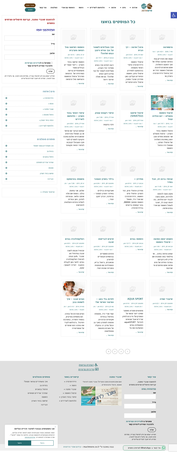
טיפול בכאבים (48, 157)
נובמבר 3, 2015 (138, 183)
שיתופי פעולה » (47, 191)
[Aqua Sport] (132, 288)
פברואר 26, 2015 (167, 246)
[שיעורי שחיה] (162, 288)
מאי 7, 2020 (169, 51)
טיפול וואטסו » (47, 114)
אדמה (113, 7)
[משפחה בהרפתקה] (73, 168)
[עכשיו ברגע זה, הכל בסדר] (162, 168)
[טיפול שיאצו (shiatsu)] (132, 102)
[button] (30, 5)
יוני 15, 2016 (80, 55)
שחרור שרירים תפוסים (44, 162)
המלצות (54, 7)
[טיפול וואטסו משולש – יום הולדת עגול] (162, 102)
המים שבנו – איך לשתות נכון (75, 300)
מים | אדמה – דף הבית (134, 49)
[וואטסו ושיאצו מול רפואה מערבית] (73, 36)
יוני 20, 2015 (80, 183)
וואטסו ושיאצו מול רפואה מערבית (74, 49)
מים (124, 7)
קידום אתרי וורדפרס (72, 446)
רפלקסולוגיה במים (74, 239)
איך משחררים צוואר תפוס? (43, 145)
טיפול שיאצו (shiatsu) (136, 114)
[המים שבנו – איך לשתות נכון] (73, 288)
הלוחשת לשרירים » (46, 125)
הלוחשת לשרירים (97, 7)
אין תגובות (138, 186)
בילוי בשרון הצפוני (104, 179)
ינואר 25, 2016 (168, 186)
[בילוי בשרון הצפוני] (103, 168)
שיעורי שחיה (166, 299)
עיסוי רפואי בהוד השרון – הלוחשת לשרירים (75, 116)
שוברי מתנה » (48, 109)
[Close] (55, 426)
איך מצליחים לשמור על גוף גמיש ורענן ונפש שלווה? (103, 50)
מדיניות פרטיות (30, 437)
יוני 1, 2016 (169, 123)
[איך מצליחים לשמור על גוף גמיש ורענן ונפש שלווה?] (103, 36)
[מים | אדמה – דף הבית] (132, 36)
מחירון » (138, 179)
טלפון (52, 53)
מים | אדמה (162, 55)
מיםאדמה (168, 47)
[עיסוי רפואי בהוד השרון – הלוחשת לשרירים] (73, 102)
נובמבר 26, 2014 (137, 243)
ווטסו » (50, 103)
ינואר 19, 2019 (138, 55)
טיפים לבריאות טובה (106, 240)
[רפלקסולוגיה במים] (73, 228)
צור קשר (42, 7)
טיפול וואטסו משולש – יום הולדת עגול (162, 116)
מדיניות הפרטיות (32, 62)
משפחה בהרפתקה (75, 179)
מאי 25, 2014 (109, 306)
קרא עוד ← (169, 80)
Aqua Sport (135, 299)
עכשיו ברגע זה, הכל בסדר (162, 180)
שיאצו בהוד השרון (46, 173)
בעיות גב (50, 151)
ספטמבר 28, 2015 (108, 183)
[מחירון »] (132, 168)
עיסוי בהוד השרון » (46, 120)
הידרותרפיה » (48, 98)
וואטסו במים (136, 239)
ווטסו (81, 7)
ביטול (42, 443)
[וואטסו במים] (132, 228)
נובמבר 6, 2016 (109, 58)
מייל (53, 43)
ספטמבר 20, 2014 (108, 246)
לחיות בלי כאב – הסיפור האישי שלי (104, 300)
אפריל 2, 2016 (109, 117)
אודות (134, 7)
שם (53, 34)
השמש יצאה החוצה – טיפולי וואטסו (163, 240)
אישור (19, 443)
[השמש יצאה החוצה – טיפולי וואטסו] (162, 228)
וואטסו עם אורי (68, 7)
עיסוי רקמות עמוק (104, 112)
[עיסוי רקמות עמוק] (103, 102)
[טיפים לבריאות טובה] (103, 228)
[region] (31, 436)
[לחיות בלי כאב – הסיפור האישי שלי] (103, 288)
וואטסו (51, 168)
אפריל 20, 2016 (138, 120)
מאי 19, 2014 (80, 306)
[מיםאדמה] (162, 36)
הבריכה (50, 179)
